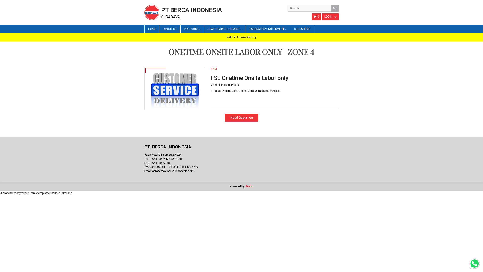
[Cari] (335, 8)
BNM (214, 69)
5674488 (176, 159)
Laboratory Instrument (267, 29)
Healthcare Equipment (224, 29)
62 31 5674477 (161, 159)
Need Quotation (241, 117)
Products (191, 29)
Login (328, 16)
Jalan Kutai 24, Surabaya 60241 (163, 154)
